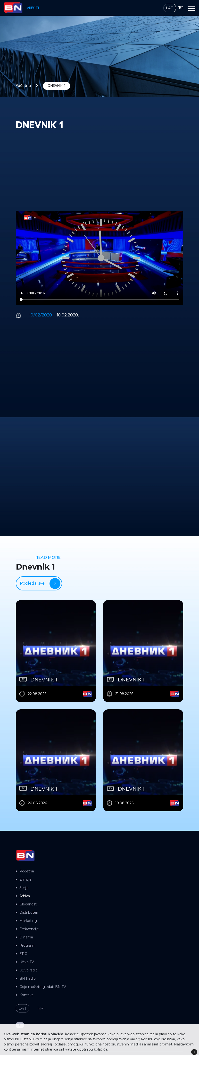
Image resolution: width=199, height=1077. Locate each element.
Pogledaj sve (32, 583)
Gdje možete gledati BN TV (42, 987)
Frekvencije (29, 929)
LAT (169, 8)
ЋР (180, 8)
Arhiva (24, 896)
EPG (23, 954)
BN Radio (27, 978)
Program (26, 945)
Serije (24, 888)
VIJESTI (33, 8)
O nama (26, 937)
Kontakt (26, 995)
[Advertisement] (99, 171)
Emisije (25, 879)
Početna (23, 86)
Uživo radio (28, 970)
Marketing (28, 921)
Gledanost (28, 904)
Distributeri (28, 912)
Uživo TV (26, 962)
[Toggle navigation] (191, 9)
